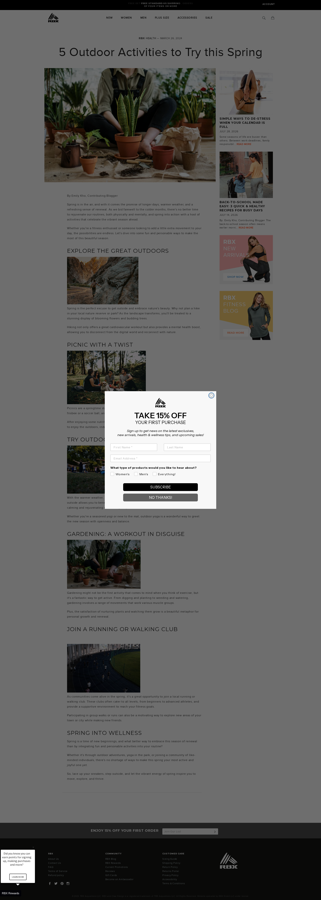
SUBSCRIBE (160, 487)
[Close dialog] (211, 395)
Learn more (18, 877)
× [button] (33, 847)
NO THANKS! (160, 497)
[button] (22, 893)
